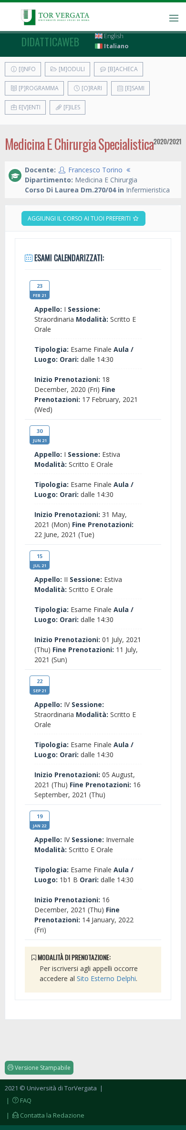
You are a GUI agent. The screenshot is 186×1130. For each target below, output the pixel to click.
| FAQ (18, 1100)
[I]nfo (26, 69)
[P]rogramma (38, 88)
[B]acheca (122, 69)
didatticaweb (50, 41)
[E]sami (134, 88)
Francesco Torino (95, 169)
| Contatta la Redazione (44, 1115)
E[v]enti (29, 107)
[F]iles (71, 107)
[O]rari (91, 88)
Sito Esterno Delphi (106, 978)
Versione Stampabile (42, 1068)
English (113, 36)
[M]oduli (71, 69)
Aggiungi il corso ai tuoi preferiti (80, 218)
